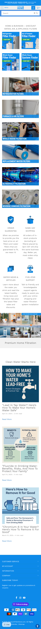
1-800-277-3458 (30, 3)
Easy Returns (32, 2)
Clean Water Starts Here (21, 361)
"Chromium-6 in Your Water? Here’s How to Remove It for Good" (20, 529)
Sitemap (22, 624)
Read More (7, 419)
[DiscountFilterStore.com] (20, 8)
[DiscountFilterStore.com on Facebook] (16, 598)
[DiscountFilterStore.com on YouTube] (24, 598)
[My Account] (33, 8)
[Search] (37, 12)
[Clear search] (34, 13)
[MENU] (1, 8)
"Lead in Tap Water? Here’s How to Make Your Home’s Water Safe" (19, 408)
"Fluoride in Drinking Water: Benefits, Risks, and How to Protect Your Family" (20, 468)
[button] (37, 626)
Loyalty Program (12, 3)
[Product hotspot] (31, 325)
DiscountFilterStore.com (17, 622)
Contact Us (21, 3)
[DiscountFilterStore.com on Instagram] (20, 598)
